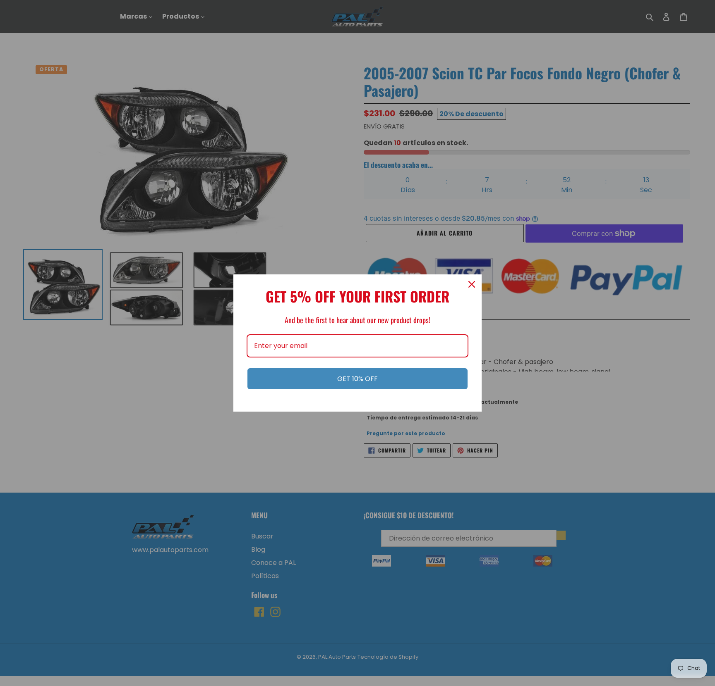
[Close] (472, 284)
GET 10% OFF (357, 378)
